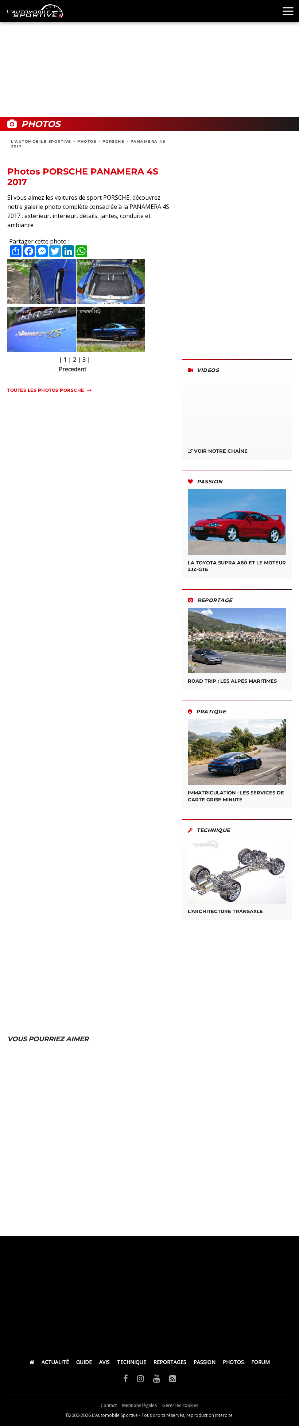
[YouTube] (156, 1378)
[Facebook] (125, 1378)
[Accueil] (32, 1361)
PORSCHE (113, 141)
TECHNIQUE (131, 1361)
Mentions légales (139, 1405)
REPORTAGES (170, 1361)
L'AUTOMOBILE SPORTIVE (41, 141)
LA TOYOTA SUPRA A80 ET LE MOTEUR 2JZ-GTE (237, 566)
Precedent (72, 369)
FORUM (260, 1361)
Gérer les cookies (180, 1405)
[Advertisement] (149, 58)
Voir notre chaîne (220, 451)
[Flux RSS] (172, 1378)
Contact (109, 1405)
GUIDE (84, 1361)
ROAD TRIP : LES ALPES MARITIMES (232, 681)
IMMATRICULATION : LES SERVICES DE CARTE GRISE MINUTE (236, 796)
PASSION (204, 1361)
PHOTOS (86, 141)
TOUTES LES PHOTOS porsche (45, 390)
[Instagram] (140, 1378)
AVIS (104, 1361)
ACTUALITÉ (55, 1361)
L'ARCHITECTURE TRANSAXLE (225, 911)
